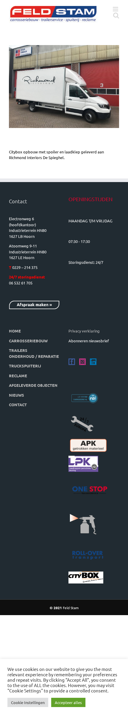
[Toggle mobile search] (116, 15)
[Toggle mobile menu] (116, 9)
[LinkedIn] (93, 361)
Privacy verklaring (84, 330)
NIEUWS (16, 395)
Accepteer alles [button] (68, 702)
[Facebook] (71, 361)
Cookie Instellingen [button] (28, 702)
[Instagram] (82, 361)
